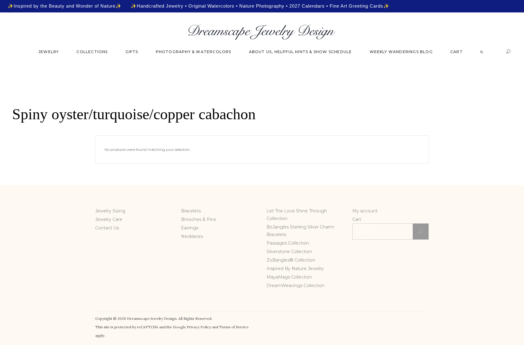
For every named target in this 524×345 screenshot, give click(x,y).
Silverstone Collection (289, 251)
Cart (356, 219)
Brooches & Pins (198, 219)
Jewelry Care (108, 219)
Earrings (189, 228)
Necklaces (192, 236)
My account (365, 211)
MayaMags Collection (289, 277)
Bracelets (191, 211)
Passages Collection (288, 243)
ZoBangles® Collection (291, 260)
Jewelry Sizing (110, 211)
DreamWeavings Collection (295, 285)
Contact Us (107, 228)
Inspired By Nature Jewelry (295, 268)
